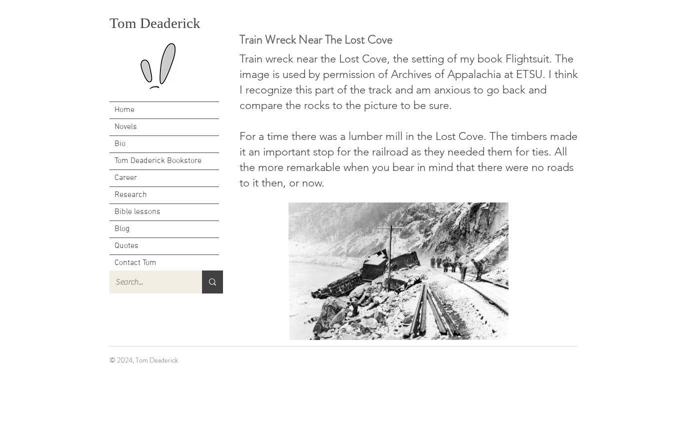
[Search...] (212, 282)
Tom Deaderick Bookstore (158, 161)
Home (124, 110)
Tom (125, 23)
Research (130, 195)
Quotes (126, 246)
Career (125, 178)
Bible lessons (137, 212)
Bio (120, 144)
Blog (122, 229)
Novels (125, 127)
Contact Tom (135, 263)
